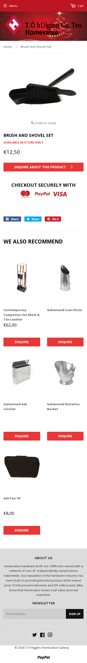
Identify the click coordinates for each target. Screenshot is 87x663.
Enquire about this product (40, 167)
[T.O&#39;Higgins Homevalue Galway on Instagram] (50, 635)
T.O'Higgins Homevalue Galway (47, 647)
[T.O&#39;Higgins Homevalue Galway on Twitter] (34, 635)
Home (7, 47)
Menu (13, 6)
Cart (80, 6)
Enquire (22, 342)
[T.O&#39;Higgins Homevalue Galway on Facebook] (42, 635)
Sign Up (75, 614)
